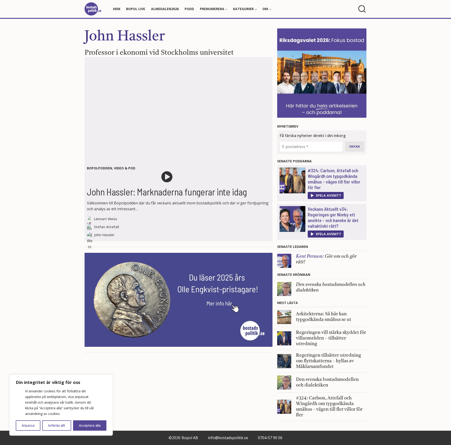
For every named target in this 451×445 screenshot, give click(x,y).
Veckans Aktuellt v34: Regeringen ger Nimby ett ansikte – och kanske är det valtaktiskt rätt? (333, 217)
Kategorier (243, 9)
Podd (189, 9)
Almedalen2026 (165, 9)
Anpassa (28, 425)
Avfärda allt (56, 425)
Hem (116, 9)
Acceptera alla (90, 425)
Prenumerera (212, 9)
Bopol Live (135, 9)
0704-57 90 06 (270, 437)
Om (265, 9)
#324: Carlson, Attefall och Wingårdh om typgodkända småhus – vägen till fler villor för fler (334, 179)
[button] (326, 195)
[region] (61, 405)
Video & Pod (124, 168)
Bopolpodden (99, 168)
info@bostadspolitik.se (228, 437)
